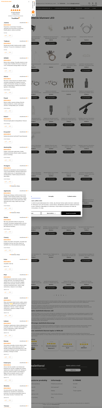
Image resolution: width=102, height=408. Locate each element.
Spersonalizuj (50, 213)
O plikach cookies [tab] (71, 196)
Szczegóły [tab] (51, 196)
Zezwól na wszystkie (71, 213)
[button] (6, 35)
